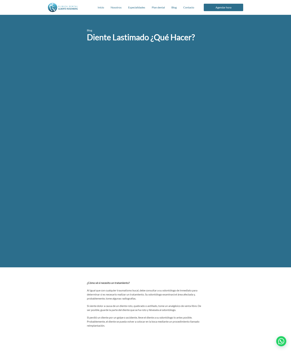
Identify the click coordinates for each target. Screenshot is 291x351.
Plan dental (158, 7)
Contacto (188, 7)
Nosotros (116, 7)
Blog (174, 7)
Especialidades (136, 7)
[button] (281, 341)
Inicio (101, 7)
